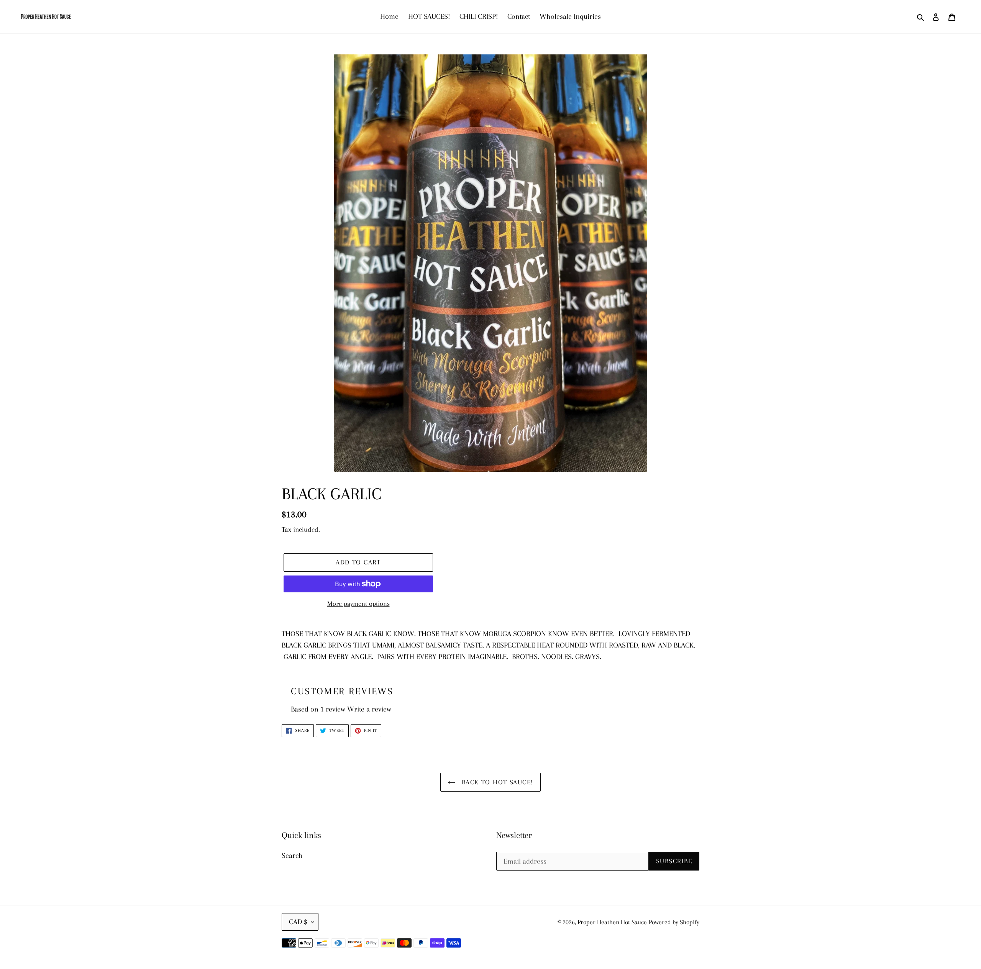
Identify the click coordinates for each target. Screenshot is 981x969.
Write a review (369, 709)
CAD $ (298, 922)
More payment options (358, 603)
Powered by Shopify (674, 922)
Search (292, 855)
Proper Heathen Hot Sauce (612, 922)
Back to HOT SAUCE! (496, 782)
